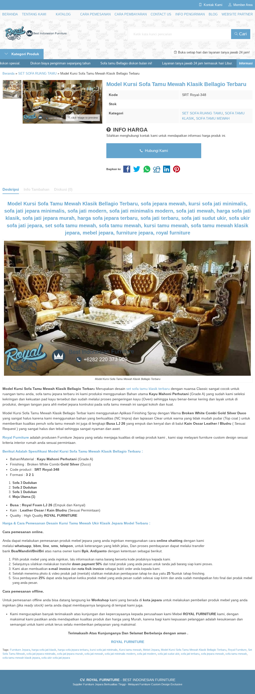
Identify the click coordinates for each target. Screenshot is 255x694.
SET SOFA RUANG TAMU (202, 113)
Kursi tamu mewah (130, 649)
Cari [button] (242, 34)
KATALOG (63, 14)
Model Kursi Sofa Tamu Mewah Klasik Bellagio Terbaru (193, 649)
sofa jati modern (146, 653)
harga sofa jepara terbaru (73, 649)
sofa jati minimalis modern (120, 653)
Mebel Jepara (151, 649)
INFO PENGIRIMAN (190, 14)
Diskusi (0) (63, 189)
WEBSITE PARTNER (237, 14)
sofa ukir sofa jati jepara (55, 657)
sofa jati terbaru (190, 653)
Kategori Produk (24, 54)
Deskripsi (10, 189)
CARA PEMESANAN (95, 14)
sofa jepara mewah (212, 653)
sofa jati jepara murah (70, 653)
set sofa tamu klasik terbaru (148, 389)
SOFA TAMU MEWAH (213, 118)
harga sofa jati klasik (44, 649)
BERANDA (10, 14)
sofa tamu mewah (236, 653)
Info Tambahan (36, 189)
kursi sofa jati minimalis (104, 649)
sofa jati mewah (93, 653)
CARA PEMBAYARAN (131, 14)
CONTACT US (161, 14)
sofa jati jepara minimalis (41, 653)
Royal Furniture (237, 649)
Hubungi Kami (156, 150)
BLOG (213, 14)
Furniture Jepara (20, 649)
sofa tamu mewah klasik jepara (21, 657)
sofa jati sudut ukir (168, 653)
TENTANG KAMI (34, 14)
